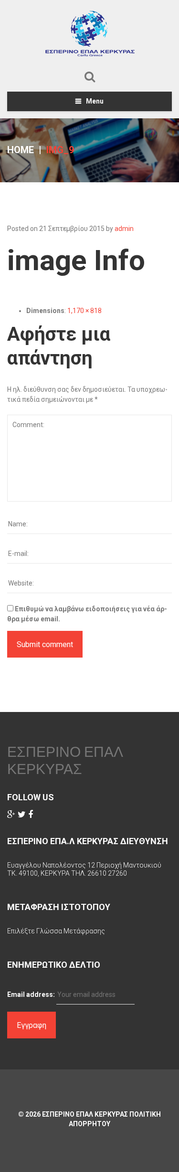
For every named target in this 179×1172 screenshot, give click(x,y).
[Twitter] (22, 814)
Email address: (31, 994)
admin (124, 228)
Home (20, 150)
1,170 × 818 (84, 310)
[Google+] (11, 814)
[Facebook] (30, 814)
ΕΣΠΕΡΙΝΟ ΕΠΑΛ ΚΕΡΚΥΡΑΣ (65, 760)
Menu (95, 101)
